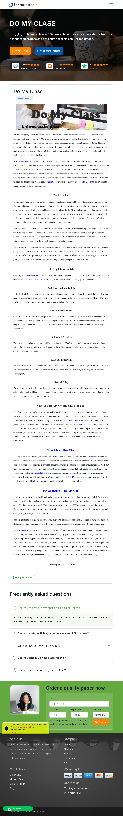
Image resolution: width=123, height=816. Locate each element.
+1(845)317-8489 (66, 476)
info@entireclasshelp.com (81, 788)
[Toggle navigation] (111, 5)
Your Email (54, 709)
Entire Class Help (21, 530)
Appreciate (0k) (25, 577)
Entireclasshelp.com (24, 161)
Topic (52, 698)
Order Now (20, 51)
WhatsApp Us (74, 792)
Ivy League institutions (79, 420)
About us (68, 748)
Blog (12, 788)
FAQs (66, 762)
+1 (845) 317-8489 (85, 181)
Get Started (100, 722)
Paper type (76, 709)
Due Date (97, 709)
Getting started (36, 472)
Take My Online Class (61, 450)
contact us (50, 181)
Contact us (69, 758)
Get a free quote (49, 51)
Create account (18, 783)
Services (68, 753)
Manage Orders (18, 779)
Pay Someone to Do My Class (61, 490)
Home (67, 744)
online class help (25, 98)
